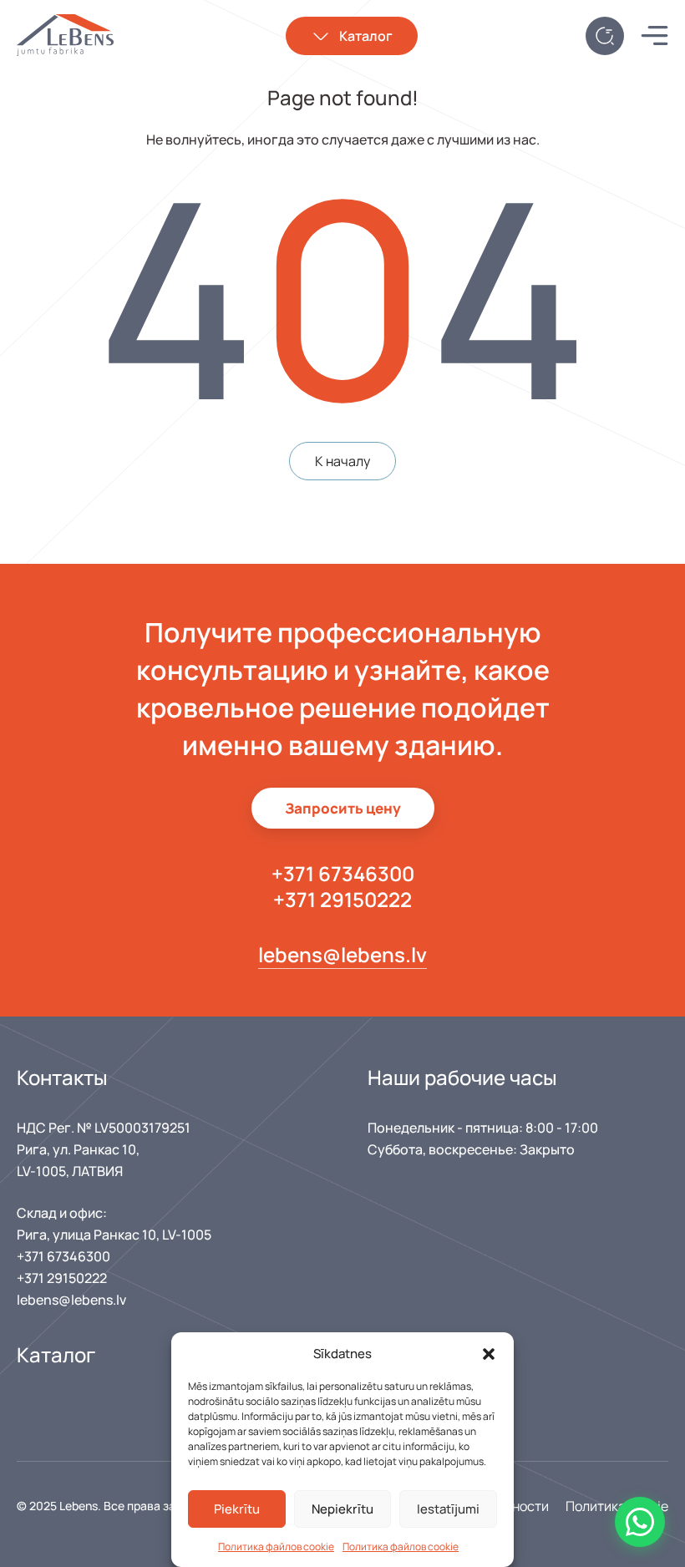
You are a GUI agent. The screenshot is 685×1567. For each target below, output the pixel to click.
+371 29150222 (342, 899)
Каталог (366, 36)
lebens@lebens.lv (342, 954)
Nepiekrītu (342, 1509)
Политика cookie (617, 1506)
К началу (342, 461)
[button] (488, 1354)
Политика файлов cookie (276, 1546)
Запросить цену (343, 808)
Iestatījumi (448, 1509)
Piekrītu (237, 1509)
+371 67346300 (342, 873)
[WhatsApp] (640, 1522)
